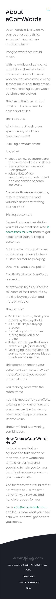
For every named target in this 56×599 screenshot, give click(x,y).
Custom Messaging (29, 582)
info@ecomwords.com (30, 507)
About (29, 588)
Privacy (28, 570)
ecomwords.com (15, 565)
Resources (29, 576)
